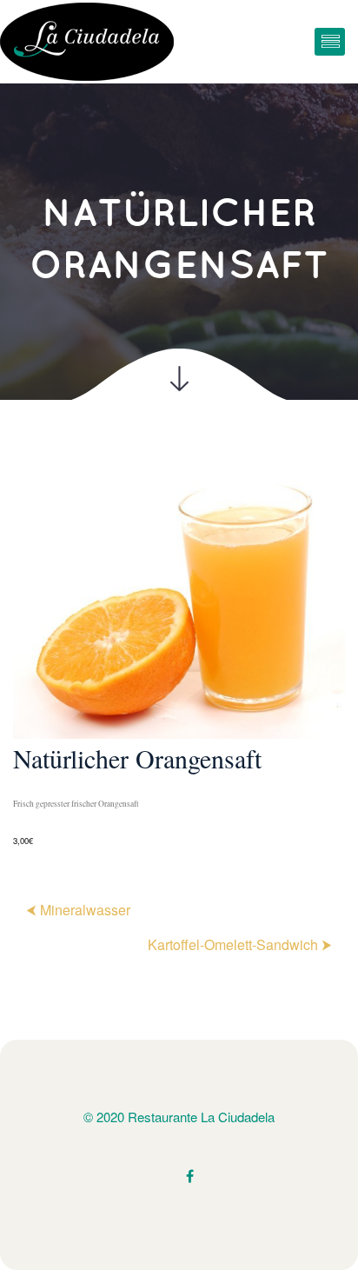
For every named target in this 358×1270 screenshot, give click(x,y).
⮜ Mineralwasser (78, 910)
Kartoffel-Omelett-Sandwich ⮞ (240, 944)
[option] (179, 655)
